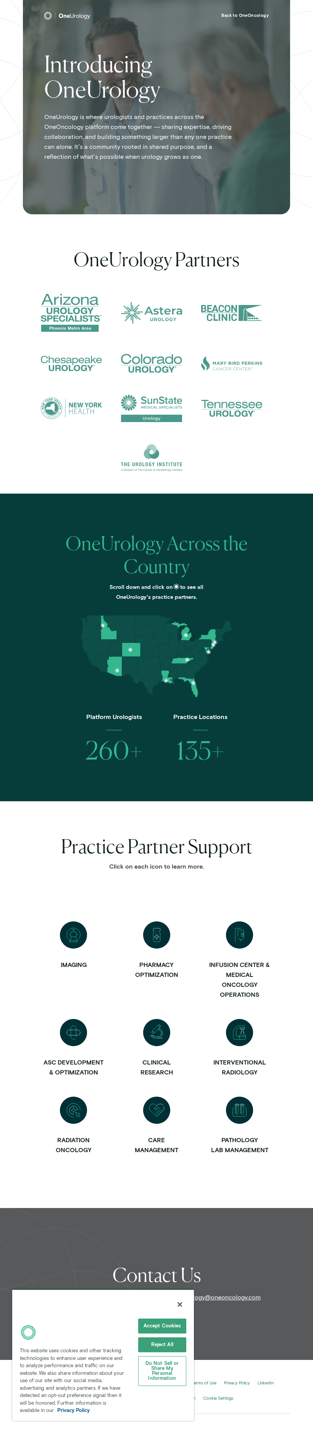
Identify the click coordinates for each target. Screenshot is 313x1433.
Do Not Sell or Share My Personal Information (162, 1371)
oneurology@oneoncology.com (217, 1297)
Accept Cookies (162, 1326)
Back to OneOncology (245, 15)
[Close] (179, 1304)
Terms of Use (204, 1383)
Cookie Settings (218, 1398)
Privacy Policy (237, 1383)
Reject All (162, 1344)
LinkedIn (266, 1383)
